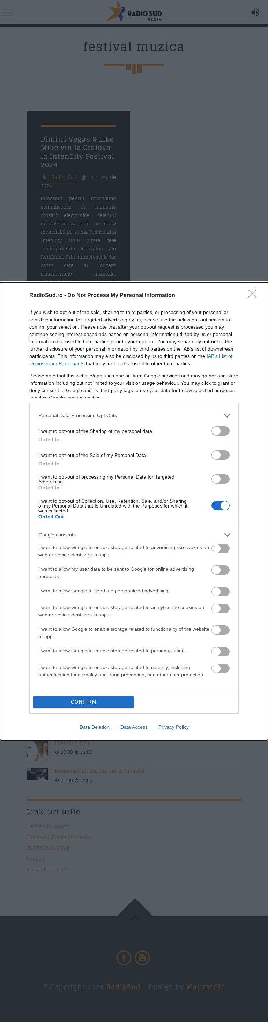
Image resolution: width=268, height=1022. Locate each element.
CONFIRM (84, 702)
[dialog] (134, 511)
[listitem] (134, 415)
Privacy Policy (173, 727)
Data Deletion (95, 727)
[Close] (254, 295)
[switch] (220, 431)
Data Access (134, 727)
